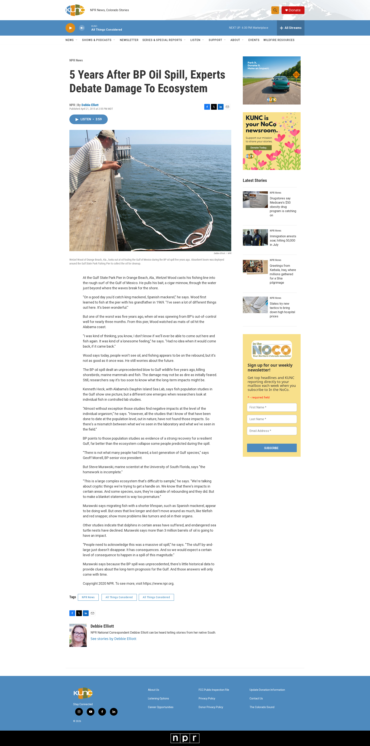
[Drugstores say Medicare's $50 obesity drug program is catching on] (255, 199)
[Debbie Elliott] (78, 635)
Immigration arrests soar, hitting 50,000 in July (283, 240)
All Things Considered (119, 597)
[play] (70, 28)
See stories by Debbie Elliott (113, 638)
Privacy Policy (207, 698)
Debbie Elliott (90, 105)
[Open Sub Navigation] (76, 40)
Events (254, 40)
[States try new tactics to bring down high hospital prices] (255, 305)
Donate (295, 10)
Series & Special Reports (162, 40)
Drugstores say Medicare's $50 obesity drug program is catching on (283, 207)
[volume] (82, 28)
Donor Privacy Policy (211, 707)
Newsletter (129, 40)
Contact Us (256, 698)
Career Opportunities (160, 707)
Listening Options (158, 698)
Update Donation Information (267, 689)
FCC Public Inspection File (214, 689)
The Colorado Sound (262, 707)
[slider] (88, 28)
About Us (153, 689)
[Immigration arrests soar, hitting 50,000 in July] (255, 237)
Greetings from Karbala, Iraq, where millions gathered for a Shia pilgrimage (283, 274)
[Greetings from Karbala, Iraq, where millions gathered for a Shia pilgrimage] (255, 267)
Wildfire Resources (279, 40)
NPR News (76, 60)
